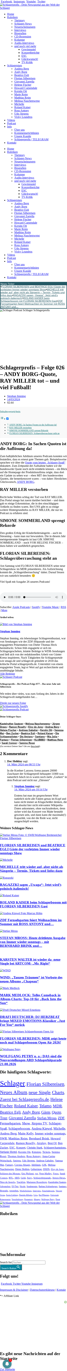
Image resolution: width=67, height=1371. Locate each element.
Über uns (19, 129)
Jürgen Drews (58, 1178)
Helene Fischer (22, 84)
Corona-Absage (22, 1164)
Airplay (41, 1143)
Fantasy (4, 739)
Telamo (45, 1106)
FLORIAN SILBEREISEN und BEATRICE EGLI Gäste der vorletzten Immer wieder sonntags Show (33, 288)
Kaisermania (5, 1199)
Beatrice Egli (21, 75)
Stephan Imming (24, 786)
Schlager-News (23, 23)
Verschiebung (17, 1199)
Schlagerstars (14, 65)
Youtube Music (50, 607)
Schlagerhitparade (42, 1178)
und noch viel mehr (25, 46)
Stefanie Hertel (8, 1151)
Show (26, 1123)
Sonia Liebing (12, 1195)
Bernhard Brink (39, 1138)
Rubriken (12, 17)
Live (35, 1195)
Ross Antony (21, 110)
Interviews (20, 30)
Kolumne (19, 39)
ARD (16, 1177)
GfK (44, 1165)
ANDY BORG (25, 481)
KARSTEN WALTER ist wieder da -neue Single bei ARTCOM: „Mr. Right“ (30, 961)
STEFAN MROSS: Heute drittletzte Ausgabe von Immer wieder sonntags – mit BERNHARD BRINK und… (32, 942)
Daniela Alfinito (25, 1195)
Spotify (36, 607)
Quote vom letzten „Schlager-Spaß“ (45, 462)
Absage (37, 1199)
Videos (11, 120)
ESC (24, 55)
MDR (57, 1106)
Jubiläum (36, 1165)
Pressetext (28, 1199)
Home (10, 14)
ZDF (61, 1118)
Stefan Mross (46, 1118)
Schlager (12, 1083)
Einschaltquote (48, 1191)
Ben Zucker (12, 733)
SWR (3, 1138)
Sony (29, 1178)
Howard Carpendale (25, 87)
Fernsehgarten (10, 1123)
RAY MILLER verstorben (20, 428)
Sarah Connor (9, 743)
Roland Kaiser (22, 107)
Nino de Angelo (7, 1182)
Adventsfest (5, 1186)
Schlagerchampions (55, 1147)
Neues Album (13, 1092)
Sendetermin (32, 1186)
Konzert (20, 1147)
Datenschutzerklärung (42, 1289)
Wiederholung (25, 1191)
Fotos (55, 1173)
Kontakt (11, 142)
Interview (37, 1191)
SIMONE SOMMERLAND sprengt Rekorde (28, 430)
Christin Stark (34, 1147)
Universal (54, 1195)
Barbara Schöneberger (48, 1186)
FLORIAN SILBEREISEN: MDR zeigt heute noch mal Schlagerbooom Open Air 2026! (33, 1040)
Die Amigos (26, 736)
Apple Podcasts (21, 607)
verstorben (13, 1191)
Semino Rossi (27, 743)
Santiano (40, 736)
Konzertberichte (30, 52)
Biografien (20, 33)
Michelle (19, 104)
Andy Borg (20, 71)
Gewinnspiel (28, 49)
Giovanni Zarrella (24, 81)
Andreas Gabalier (28, 730)
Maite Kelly (26, 1133)
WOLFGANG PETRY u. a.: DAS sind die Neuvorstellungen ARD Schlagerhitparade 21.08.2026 (31, 1060)
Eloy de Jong (35, 727)
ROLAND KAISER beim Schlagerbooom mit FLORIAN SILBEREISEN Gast (29, 299)
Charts (58, 1092)
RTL (11, 1177)
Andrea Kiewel (41, 1128)
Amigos (17, 1160)
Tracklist (21, 1182)
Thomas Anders (16, 1156)
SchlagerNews (8, 1224)
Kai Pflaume (44, 1195)
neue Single (40, 1092)
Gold (23, 1178)
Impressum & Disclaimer (14, 1289)
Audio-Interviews (24, 42)
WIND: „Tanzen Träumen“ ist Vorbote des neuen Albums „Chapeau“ (31, 979)
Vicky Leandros (23, 116)
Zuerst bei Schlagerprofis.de (24, 1099)
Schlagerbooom (19, 1128)
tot (36, 1173)
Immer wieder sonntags (50, 1133)
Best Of (52, 1143)
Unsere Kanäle (22, 136)
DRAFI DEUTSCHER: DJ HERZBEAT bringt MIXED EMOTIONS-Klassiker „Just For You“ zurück (32, 1021)
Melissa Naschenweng (27, 100)
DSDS (46, 1169)
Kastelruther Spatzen (11, 723)
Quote (56, 1112)
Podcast (11, 123)
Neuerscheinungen (24, 26)
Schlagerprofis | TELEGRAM (31, 139)
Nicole (22, 1186)
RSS (63, 607)
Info (9, 126)
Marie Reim (21, 94)
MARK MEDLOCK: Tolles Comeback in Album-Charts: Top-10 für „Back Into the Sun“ (30, 999)
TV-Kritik (27, 62)
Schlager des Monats (10, 1173)
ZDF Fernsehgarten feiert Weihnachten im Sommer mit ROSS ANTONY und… (33, 304)
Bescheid (35, 746)
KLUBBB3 (39, 739)
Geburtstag (36, 1169)
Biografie (4, 1191)
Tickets (46, 1151)
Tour (3, 1118)
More (4, 610)
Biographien (7, 1234)
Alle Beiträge (7, 673)
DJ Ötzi (15, 1186)
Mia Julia (52, 736)
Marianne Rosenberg (37, 1182)
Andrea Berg (21, 68)
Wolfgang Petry (47, 1199)
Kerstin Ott (20, 91)
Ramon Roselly (17, 727)
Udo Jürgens (21, 113)
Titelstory (19, 20)
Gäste (45, 1112)
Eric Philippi (27, 1173)
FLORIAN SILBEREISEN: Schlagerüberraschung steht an (34, 433)
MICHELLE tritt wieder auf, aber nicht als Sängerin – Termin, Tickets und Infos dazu (33, 292)
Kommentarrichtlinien (26, 133)
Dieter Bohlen (22, 1169)
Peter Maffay (45, 1173)
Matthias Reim (22, 97)
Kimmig (36, 1151)
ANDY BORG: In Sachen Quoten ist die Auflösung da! (33, 425)
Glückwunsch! (29, 59)
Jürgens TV (39, 1123)
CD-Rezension (22, 36)
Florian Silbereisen (24, 78)
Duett (58, 1199)
